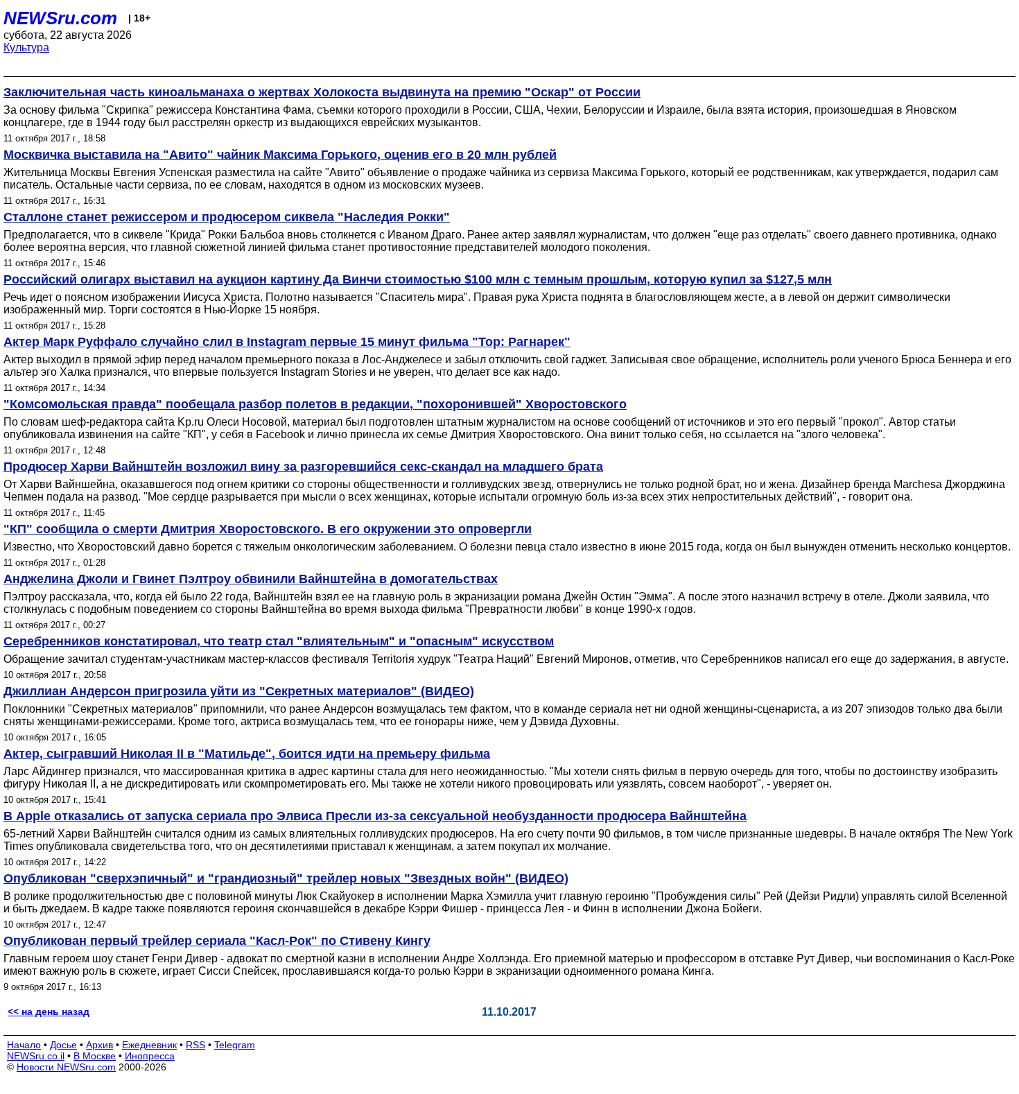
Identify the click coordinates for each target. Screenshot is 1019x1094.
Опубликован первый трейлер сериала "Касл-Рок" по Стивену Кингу (216, 941)
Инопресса (150, 1055)
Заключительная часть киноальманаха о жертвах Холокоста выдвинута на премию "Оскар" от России (322, 92)
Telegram (234, 1044)
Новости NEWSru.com (66, 1067)
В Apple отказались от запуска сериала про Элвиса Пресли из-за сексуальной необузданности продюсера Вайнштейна (375, 816)
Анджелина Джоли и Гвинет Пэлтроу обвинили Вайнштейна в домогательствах (250, 579)
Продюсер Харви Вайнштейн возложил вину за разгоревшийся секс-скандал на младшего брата (303, 467)
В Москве (94, 1055)
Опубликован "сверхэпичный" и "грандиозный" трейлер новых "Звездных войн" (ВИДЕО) (285, 878)
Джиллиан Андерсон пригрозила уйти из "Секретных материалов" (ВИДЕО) (238, 691)
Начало (24, 1044)
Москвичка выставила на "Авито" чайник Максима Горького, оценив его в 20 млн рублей (280, 155)
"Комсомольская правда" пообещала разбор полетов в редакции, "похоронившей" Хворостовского (315, 404)
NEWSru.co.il (35, 1055)
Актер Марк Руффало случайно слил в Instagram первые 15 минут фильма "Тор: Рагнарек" (287, 342)
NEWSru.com (60, 18)
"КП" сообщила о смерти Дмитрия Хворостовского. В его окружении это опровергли (267, 529)
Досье (63, 1044)
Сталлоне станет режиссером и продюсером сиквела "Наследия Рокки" (226, 217)
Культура (26, 47)
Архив (99, 1044)
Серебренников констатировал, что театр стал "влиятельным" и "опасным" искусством (278, 641)
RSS (195, 1044)
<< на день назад (48, 1011)
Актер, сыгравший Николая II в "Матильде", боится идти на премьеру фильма (246, 754)
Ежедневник (149, 1044)
